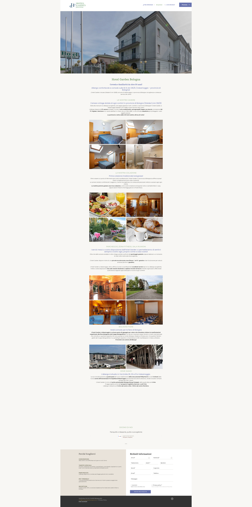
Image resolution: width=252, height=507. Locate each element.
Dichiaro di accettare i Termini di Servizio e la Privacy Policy (162, 486)
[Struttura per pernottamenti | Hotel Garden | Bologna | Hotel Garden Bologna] (78, 5)
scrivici (159, 5)
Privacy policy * (157, 485)
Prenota (184, 5)
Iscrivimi (134, 485)
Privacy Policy (102, 500)
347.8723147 (171, 5)
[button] (90, 436)
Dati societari (83, 501)
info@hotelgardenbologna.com (88, 500)
